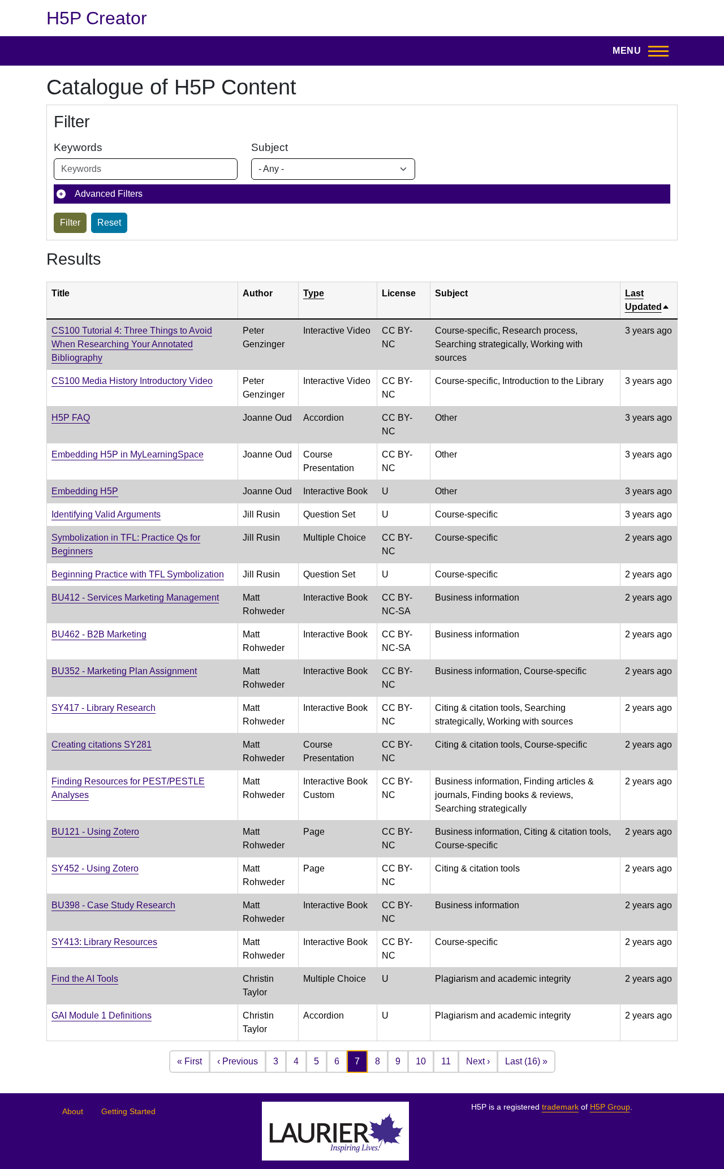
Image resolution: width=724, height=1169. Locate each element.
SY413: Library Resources (104, 942)
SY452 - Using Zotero (95, 868)
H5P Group (610, 1107)
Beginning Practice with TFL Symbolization (137, 574)
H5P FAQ (70, 417)
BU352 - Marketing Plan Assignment (124, 671)
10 (421, 1061)
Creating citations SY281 (101, 744)
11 (446, 1061)
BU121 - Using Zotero (95, 831)
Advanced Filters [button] (109, 194)
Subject (269, 147)
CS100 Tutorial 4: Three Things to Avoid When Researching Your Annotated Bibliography (131, 344)
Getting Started (128, 1111)
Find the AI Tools (84, 978)
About (72, 1111)
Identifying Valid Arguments (106, 514)
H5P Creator (96, 18)
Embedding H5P (84, 491)
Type (313, 293)
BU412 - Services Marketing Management (135, 597)
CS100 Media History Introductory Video (132, 381)
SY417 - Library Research (103, 708)
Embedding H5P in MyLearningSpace (127, 454)
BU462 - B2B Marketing (98, 634)
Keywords (78, 147)
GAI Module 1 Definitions (101, 1015)
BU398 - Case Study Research (113, 905)
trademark (560, 1107)
